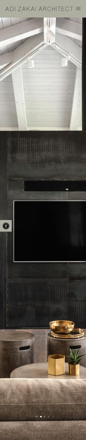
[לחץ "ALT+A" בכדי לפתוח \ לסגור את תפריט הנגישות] (6, 226)
